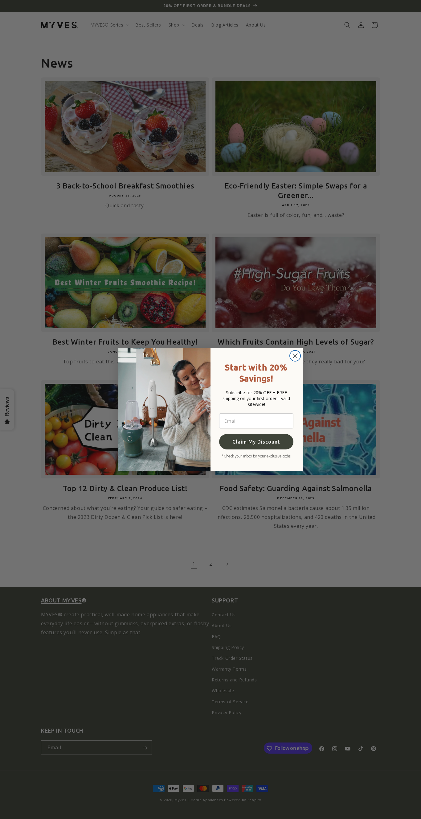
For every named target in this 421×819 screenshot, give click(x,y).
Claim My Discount (256, 442)
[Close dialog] (295, 355)
